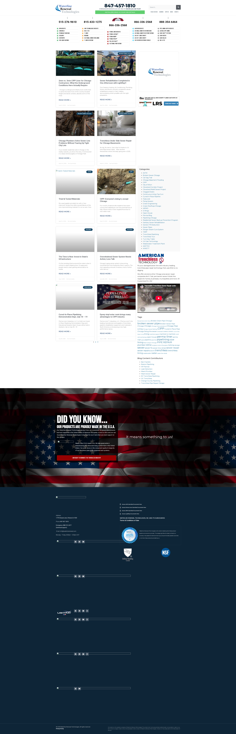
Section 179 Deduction (151, 225)
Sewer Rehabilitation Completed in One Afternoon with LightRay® (115, 82)
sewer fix (149, 348)
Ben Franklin (146, 362)
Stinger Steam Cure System (153, 229)
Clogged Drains (148, 192)
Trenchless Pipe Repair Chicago (152, 383)
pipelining (163, 339)
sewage (177, 345)
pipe (142, 340)
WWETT (146, 248)
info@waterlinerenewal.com (68, 531)
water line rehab (162, 353)
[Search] (178, 7)
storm (152, 351)
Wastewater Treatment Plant (154, 244)
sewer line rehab (159, 348)
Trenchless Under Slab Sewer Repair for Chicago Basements (116, 142)
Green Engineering (150, 204)
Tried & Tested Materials (69, 199)
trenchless (161, 350)
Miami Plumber (146, 371)
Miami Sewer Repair (148, 374)
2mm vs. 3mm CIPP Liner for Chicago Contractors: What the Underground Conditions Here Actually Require (75, 83)
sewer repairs (143, 350)
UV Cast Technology (150, 241)
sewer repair (172, 348)
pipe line (153, 340)
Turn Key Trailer (149, 239)
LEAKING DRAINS (168, 331)
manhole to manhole (167, 334)
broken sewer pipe (148, 323)
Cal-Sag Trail (147, 178)
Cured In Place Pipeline (151, 196)
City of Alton (147, 185)
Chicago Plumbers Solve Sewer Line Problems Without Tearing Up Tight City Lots (74, 143)
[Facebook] (75, 541)
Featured (146, 199)
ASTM (145, 173)
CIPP (145, 182)
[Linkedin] (79, 541)
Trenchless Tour (149, 237)
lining (146, 334)
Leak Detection (146, 369)
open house (152, 337)
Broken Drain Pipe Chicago (161, 321)
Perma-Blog (147, 215)
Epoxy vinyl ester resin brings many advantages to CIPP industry (115, 315)
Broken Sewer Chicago (151, 175)
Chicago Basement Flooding (153, 180)
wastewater (147, 353)
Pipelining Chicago (150, 218)
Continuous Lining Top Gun (153, 194)
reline (149, 345)
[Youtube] (83, 541)
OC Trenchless (146, 378)
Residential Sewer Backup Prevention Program (160, 220)
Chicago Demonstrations (159, 326)
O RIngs (146, 211)
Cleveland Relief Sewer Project (154, 189)
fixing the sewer (150, 331)
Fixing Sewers (148, 201)
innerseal (160, 331)
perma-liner (164, 336)
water (154, 353)
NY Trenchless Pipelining (150, 376)
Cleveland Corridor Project (153, 187)
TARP (145, 232)
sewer (141, 347)
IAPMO (145, 208)
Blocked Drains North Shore (144, 321)
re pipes (154, 345)
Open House (147, 213)
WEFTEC (146, 246)
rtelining (171, 345)
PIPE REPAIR (164, 342)
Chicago (147, 326)
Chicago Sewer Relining (150, 329)
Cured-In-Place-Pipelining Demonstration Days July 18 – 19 (73, 315)
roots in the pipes (162, 345)
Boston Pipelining (147, 364)
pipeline (148, 340)
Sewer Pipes (147, 227)
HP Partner (145, 367)
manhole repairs (154, 334)
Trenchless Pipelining (151, 234)
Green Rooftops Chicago (152, 206)
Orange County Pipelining (150, 381)
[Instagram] (87, 610)
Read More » (65, 100)
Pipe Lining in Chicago (150, 342)
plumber (141, 345)
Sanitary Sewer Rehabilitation (154, 222)
